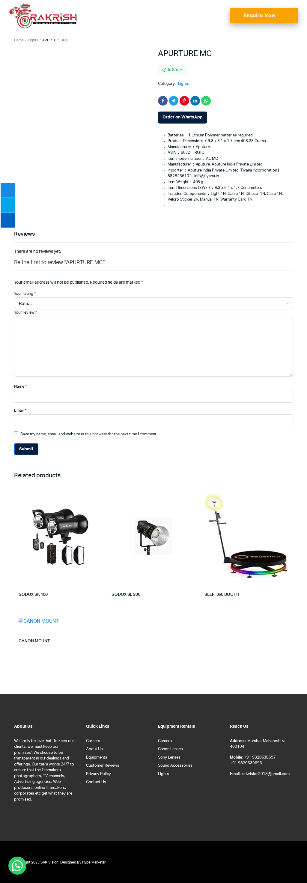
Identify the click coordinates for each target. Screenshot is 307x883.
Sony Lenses (169, 757)
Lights (33, 40)
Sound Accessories (175, 766)
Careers (93, 741)
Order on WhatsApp (182, 117)
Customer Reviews (102, 766)
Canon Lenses (170, 749)
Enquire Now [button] (259, 15)
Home (19, 40)
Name (20, 387)
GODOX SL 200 (126, 594)
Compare (101, 502)
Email (20, 411)
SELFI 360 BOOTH (221, 594)
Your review (25, 313)
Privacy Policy (98, 774)
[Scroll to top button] (297, 859)
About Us (94, 749)
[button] (217, 15)
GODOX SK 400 (33, 594)
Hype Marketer (94, 862)
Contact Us (96, 782)
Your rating (25, 294)
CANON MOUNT (34, 641)
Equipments (96, 757)
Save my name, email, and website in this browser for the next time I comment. (88, 434)
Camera (165, 741)
